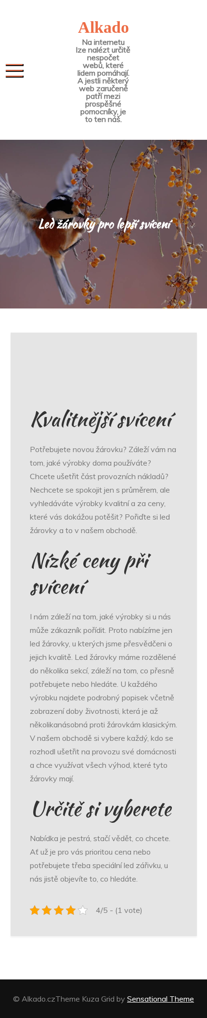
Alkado (103, 27)
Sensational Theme (160, 999)
